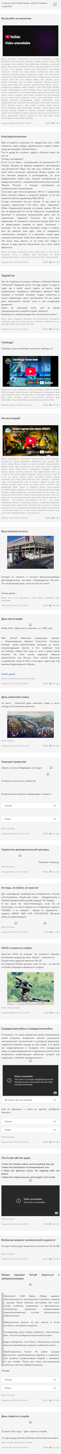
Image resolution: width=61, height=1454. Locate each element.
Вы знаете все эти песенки (18, 1100)
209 (46, 746)
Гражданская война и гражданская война (27, 1028)
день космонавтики (15, 482)
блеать (4, 92)
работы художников (21, 461)
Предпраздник (26, 100)
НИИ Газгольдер (7, 392)
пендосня (14, 321)
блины (25, 484)
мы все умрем (49, 492)
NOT (11, 605)
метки (11, 97)
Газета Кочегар (17, 64)
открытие (45, 61)
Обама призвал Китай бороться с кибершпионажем (30, 1277)
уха (57, 321)
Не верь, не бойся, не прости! (19, 888)
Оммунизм (54, 503)
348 (46, 405)
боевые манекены (17, 490)
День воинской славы (15, 697)
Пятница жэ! (17, 72)
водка (37, 100)
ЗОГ (42, 79)
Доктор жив (44, 67)
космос (40, 474)
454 (49, 123)
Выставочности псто (14, 531)
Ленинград (23, 67)
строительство (23, 59)
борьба (22, 116)
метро (36, 484)
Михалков (44, 64)
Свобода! (7, 342)
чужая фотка (21, 469)
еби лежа (40, 257)
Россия (27, 69)
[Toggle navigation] (55, 4)
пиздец (4, 85)
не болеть (50, 484)
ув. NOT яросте (52, 252)
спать (42, 484)
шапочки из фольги (34, 321)
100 (57, 482)
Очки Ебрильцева (32, 64)
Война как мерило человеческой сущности (28, 1240)
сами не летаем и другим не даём (39, 482)
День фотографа (25, 108)
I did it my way (33, 67)
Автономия (5, 61)
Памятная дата (17, 61)
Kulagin (11, 1013)
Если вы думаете (49, 497)
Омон (3, 116)
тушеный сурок (35, 505)
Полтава (10, 741)
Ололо (55, 85)
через (38, 479)
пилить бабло (12, 67)
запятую (45, 479)
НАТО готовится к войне (16, 948)
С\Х (57, 492)
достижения (48, 97)
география (12, 252)
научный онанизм (8, 110)
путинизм (14, 100)
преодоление (13, 116)
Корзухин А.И (6, 77)
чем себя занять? (52, 74)
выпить (48, 85)
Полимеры (13, 82)
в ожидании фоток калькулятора (14, 505)
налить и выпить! (29, 87)
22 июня (10, 1442)
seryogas (12, 405)
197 (46, 1259)
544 (46, 683)
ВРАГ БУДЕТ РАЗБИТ (50, 87)
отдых (41, 74)
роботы (26, 397)
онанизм (28, 79)
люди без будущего (51, 90)
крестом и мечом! (8, 508)
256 (49, 518)
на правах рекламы (18, 74)
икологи (4, 467)
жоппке (56, 477)
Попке (8, 819)
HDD (21, 85)
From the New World (32, 497)
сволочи (27, 85)
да (9, 477)
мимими (49, 395)
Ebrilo (11, 872)
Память (10, 95)
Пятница (48, 79)
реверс (36, 79)
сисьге (56, 79)
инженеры (29, 61)
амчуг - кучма (19, 257)
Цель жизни (6, 397)
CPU (17, 79)
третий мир (25, 467)
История (17, 397)
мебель (23, 477)
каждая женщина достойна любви (41, 400)
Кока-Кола (5, 255)
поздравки (16, 87)
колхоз (39, 90)
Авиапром (38, 82)
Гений (52, 61)
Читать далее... (9, 593)
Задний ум (8, 275)
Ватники (32, 90)
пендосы (55, 505)
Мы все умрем (26, 82)
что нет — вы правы (49, 500)
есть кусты (46, 505)
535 (46, 1142)
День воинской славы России (24, 77)
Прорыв (47, 82)
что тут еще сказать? (28, 510)
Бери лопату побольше (50, 103)
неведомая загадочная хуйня (28, 508)
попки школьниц (51, 257)
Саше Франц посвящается (36, 72)
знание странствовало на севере (14, 113)
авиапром (41, 92)
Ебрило (35, 503)
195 (46, 834)
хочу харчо (32, 464)
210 (46, 262)
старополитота (14, 92)
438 (46, 1447)
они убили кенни (38, 85)
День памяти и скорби (35, 105)
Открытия (25, 97)
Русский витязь (33, 103)
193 (47, 932)
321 (46, 872)
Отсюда (5, 1370)
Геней (17, 97)
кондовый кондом (18, 513)
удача (39, 97)
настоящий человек (28, 92)
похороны (18, 95)
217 (46, 329)
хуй (21, 79)
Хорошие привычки (13, 761)
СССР (57, 97)
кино (11, 79)
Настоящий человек (41, 472)
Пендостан (5, 495)
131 (46, 1400)
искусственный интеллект (42, 397)
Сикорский (21, 103)
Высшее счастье (16, 105)
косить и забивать (21, 255)
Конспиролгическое (13, 136)
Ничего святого (17, 495)
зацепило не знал (34, 116)
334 (46, 1224)
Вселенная (50, 92)
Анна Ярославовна (39, 69)
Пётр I (4, 105)
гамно (30, 477)
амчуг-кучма (31, 257)
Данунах (12, 123)
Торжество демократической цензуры (25, 849)
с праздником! (34, 469)
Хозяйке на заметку (26, 110)
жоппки (4, 82)
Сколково (37, 108)
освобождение (49, 392)
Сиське (8, 805)
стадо (38, 87)
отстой (10, 474)
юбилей (4, 100)
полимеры (41, 110)
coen (11, 262)
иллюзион (38, 95)
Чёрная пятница (47, 508)
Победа (40, 77)
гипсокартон (54, 319)
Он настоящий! (10, 418)
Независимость (53, 110)
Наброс (49, 105)
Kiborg (11, 746)
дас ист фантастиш (51, 113)
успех (33, 97)
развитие (55, 82)
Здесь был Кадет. (26, 118)
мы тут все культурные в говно (45, 59)
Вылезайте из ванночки (16, 18)
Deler (11, 932)
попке (25, 90)
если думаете (31, 500)
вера (25, 95)
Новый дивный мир (50, 108)
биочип (22, 321)
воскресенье (32, 74)
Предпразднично (15, 90)
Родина (37, 61)
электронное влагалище (35, 490)
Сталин (4, 90)
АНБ (48, 467)
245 (46, 605)
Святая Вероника (8, 108)
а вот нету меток (36, 113)
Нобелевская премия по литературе (16, 503)
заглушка (42, 510)
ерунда (56, 105)
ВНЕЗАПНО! (47, 100)
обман (30, 95)
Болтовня (11, 59)
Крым (10, 319)
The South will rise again (15, 1158)
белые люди (13, 85)
